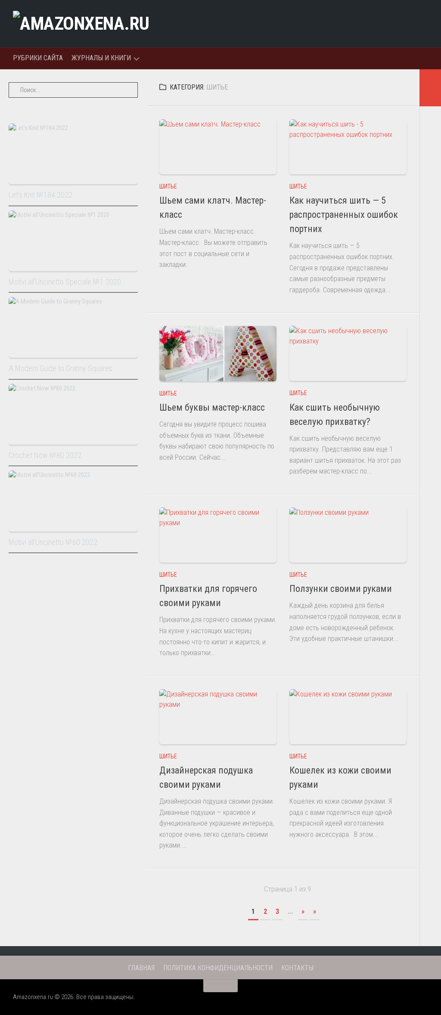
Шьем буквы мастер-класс (212, 407)
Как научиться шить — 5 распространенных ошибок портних (343, 214)
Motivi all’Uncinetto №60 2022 (53, 542)
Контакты (297, 968)
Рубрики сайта (38, 58)
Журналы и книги (101, 58)
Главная (141, 968)
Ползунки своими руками (340, 588)
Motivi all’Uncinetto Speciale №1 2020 (65, 281)
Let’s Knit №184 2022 (40, 194)
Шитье (168, 186)
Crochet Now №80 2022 (45, 455)
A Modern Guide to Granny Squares (60, 368)
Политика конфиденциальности (218, 968)
